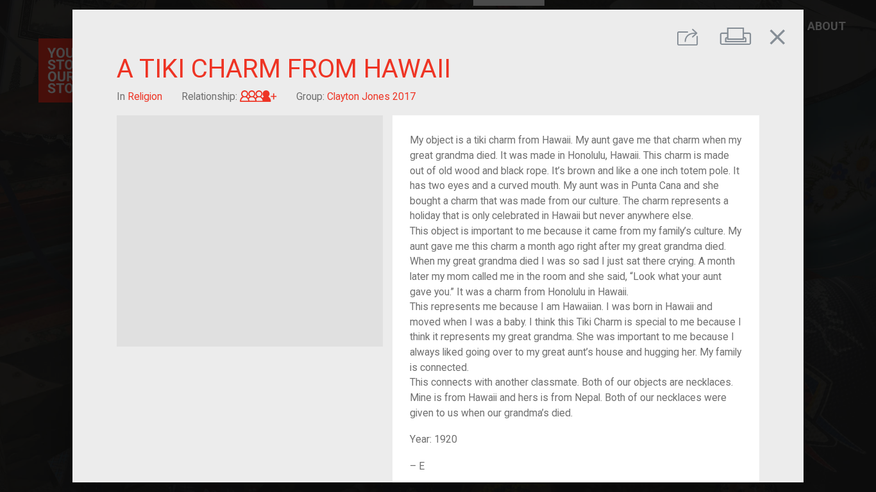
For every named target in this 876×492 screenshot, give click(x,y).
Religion (145, 96)
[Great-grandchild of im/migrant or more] (258, 96)
